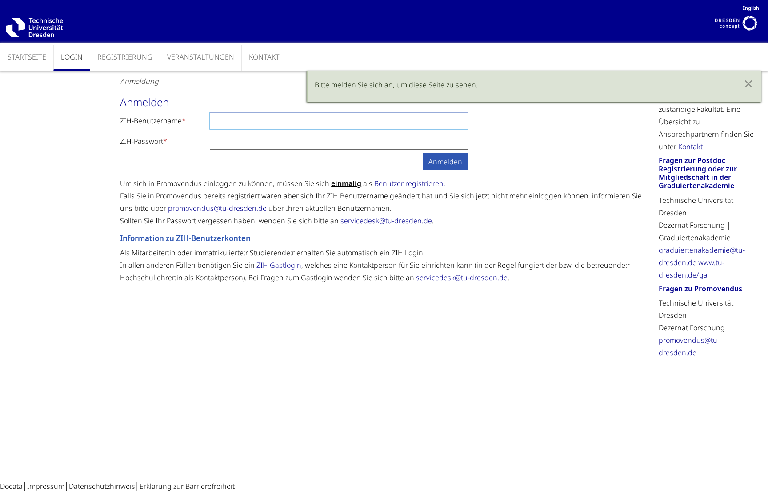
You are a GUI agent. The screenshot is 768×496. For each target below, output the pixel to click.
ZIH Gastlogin (278, 265)
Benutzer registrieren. (409, 183)
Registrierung (124, 57)
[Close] (748, 84)
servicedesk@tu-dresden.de (386, 221)
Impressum (45, 486)
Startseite (27, 57)
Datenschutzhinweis (102, 486)
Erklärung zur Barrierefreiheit (187, 486)
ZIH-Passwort (141, 141)
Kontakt (264, 57)
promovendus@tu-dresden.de (217, 208)
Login (72, 57)
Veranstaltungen (200, 57)
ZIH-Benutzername (151, 121)
